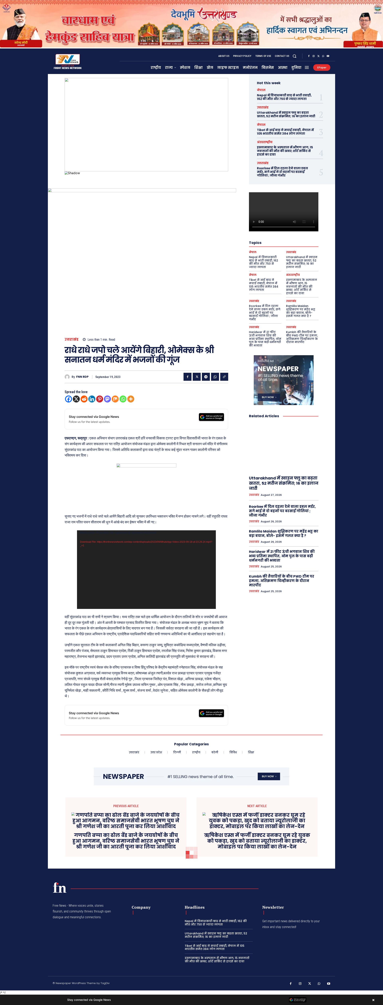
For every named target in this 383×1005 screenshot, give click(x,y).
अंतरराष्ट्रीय (264, 142)
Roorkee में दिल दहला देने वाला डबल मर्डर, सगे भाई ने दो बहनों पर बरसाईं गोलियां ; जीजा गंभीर (282, 172)
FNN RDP (82, 377)
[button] (294, 56)
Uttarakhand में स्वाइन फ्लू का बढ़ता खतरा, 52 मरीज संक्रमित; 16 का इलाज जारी (286, 114)
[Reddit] (84, 398)
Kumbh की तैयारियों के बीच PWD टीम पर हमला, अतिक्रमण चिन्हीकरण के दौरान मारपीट (302, 337)
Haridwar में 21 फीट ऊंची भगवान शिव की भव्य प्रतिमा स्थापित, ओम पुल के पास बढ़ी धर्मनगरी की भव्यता (265, 338)
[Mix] (115, 398)
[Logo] (60, 887)
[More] (130, 398)
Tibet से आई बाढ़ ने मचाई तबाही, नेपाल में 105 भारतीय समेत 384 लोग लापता (285, 132)
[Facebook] (308, 56)
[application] (146, 569)
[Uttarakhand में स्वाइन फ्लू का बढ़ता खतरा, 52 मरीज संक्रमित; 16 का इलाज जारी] (283, 447)
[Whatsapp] (122, 398)
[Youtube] (328, 56)
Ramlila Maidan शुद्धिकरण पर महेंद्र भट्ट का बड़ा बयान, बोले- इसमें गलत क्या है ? (300, 311)
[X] (318, 56)
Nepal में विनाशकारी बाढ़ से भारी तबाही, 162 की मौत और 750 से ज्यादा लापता (284, 97)
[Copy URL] (224, 377)
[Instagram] (313, 56)
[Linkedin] (91, 398)
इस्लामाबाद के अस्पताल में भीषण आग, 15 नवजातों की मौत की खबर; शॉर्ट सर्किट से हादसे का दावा (285, 151)
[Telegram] (206, 377)
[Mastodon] (107, 398)
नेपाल (261, 90)
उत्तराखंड (72, 339)
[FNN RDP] (68, 376)
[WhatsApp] (323, 56)
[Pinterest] (99, 398)
